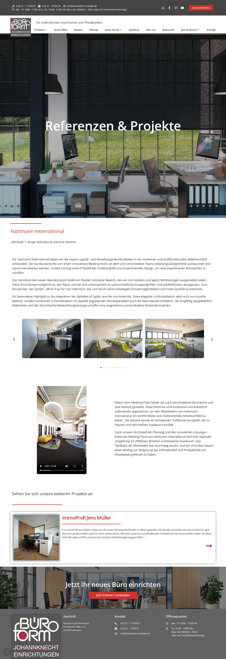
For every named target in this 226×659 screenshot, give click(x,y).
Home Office (61, 29)
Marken (78, 29)
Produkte (39, 29)
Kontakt (211, 29)
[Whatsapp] (163, 8)
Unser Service (112, 29)
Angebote (134, 29)
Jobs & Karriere (189, 29)
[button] (14, 339)
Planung (93, 29)
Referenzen (168, 29)
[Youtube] (182, 8)
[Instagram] (176, 8)
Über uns (151, 29)
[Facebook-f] (169, 8)
